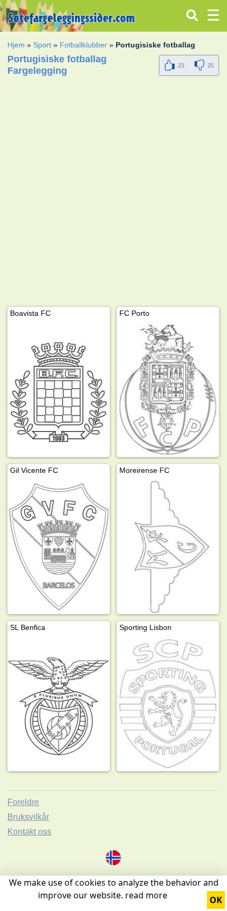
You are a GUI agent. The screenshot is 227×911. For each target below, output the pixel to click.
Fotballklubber (83, 45)
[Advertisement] (113, 193)
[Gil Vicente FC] (58, 546)
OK (216, 900)
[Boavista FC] (58, 389)
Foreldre (23, 802)
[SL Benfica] (58, 703)
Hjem (16, 45)
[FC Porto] (168, 389)
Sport (42, 45)
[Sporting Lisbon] (168, 703)
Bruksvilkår (28, 816)
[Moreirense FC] (168, 546)
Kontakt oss (29, 831)
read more (146, 895)
